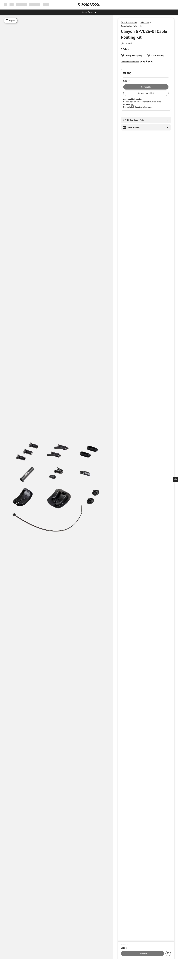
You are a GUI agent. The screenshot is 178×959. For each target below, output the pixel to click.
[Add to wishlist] (168, 953)
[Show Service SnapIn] (175, 479)
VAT (132, 104)
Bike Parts (144, 22)
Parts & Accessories (129, 22)
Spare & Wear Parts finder (131, 26)
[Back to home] (89, 4)
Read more (156, 101)
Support (46, 4)
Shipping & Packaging (143, 107)
